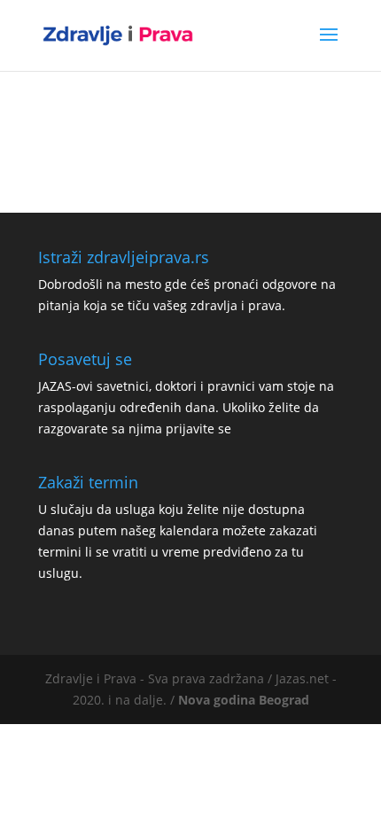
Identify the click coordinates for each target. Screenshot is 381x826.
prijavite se (198, 428)
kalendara (189, 530)
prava (265, 305)
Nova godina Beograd (243, 699)
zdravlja (213, 305)
